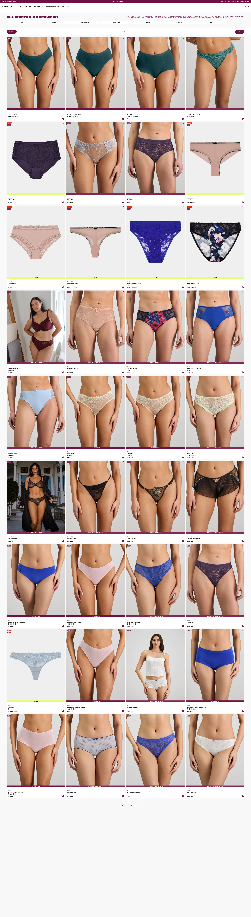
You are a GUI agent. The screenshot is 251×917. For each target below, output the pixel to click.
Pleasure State (190, 113)
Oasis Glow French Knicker (193, 538)
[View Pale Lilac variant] (68, 624)
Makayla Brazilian (12, 283)
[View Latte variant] (12, 370)
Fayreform (10, 198)
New (26, 6)
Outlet (62, 6)
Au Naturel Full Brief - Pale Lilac (15, 792)
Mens (43, 6)
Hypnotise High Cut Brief (193, 283)
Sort (240, 31)
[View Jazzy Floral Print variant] (128, 370)
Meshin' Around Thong (72, 283)
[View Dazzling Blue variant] (128, 285)
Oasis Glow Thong (131, 538)
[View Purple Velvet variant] (15, 116)
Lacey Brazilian (71, 453)
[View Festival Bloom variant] (12, 116)
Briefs (34, 6)
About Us (234, 1)
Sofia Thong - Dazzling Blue (133, 622)
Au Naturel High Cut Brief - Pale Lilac (76, 707)
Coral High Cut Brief (12, 453)
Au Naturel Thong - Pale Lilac (74, 622)
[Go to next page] (135, 806)
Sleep (38, 6)
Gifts (58, 6)
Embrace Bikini (190, 453)
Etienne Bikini (70, 199)
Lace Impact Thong (72, 538)
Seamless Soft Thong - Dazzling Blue (16, 622)
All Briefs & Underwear (16, 13)
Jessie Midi (129, 199)
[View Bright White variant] (131, 624)
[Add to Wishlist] (63, 38)
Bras (30, 6)
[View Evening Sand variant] (8, 285)
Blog (229, 1)
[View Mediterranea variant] (8, 116)
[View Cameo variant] (133, 624)
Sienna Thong (11, 707)
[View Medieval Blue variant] (193, 116)
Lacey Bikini (130, 453)
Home (8, 13)
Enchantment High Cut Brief (134, 283)
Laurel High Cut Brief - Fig (14, 368)
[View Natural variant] (13, 116)
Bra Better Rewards (244, 1)
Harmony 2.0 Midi (71, 792)
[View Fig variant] (8, 370)
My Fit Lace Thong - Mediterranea (195, 114)
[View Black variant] (10, 116)
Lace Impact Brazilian (13, 538)
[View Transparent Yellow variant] (68, 455)
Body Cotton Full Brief (132, 114)
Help (238, 1)
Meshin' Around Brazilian (193, 199)
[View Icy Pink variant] (12, 624)
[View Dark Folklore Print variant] (129, 370)
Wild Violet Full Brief (132, 368)
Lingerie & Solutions (51, 6)
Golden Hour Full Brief (72, 368)
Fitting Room (224, 1)
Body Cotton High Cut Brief (74, 114)
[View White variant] (19, 116)
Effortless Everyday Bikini (133, 792)
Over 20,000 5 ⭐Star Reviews (9, 1)
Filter (11, 31)
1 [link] (117, 806)
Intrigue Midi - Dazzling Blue (194, 368)
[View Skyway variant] (17, 116)
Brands (67, 6)
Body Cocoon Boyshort (132, 707)
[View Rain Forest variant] (137, 116)
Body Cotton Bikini (12, 114)
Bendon (9, 113)
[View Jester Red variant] (191, 116)
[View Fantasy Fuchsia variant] (189, 116)
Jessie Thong (190, 622)
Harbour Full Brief (12, 199)
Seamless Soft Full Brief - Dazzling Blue (196, 707)
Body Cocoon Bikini (191, 792)
